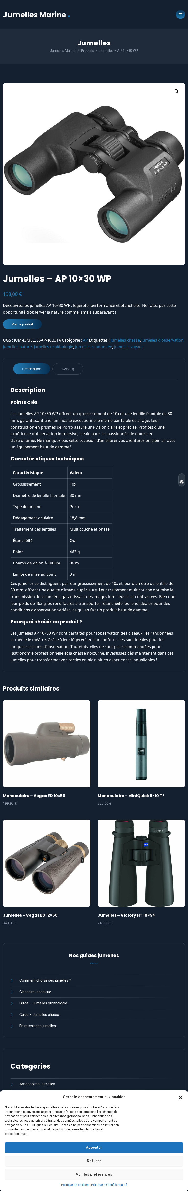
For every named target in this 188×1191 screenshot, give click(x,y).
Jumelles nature (17, 346)
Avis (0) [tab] (67, 368)
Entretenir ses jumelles (37, 1026)
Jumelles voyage (129, 346)
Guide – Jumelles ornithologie (43, 1003)
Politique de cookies (75, 1185)
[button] (180, 1097)
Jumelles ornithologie (53, 346)
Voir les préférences (94, 1174)
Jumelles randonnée (93, 346)
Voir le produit (22, 324)
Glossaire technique (35, 992)
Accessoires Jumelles (37, 1084)
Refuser (94, 1161)
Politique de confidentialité (109, 1185)
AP (85, 340)
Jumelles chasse (125, 340)
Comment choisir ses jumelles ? (45, 980)
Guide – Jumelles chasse (39, 1014)
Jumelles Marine (36, 14)
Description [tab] (31, 368)
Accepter (94, 1147)
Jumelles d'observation (163, 340)
